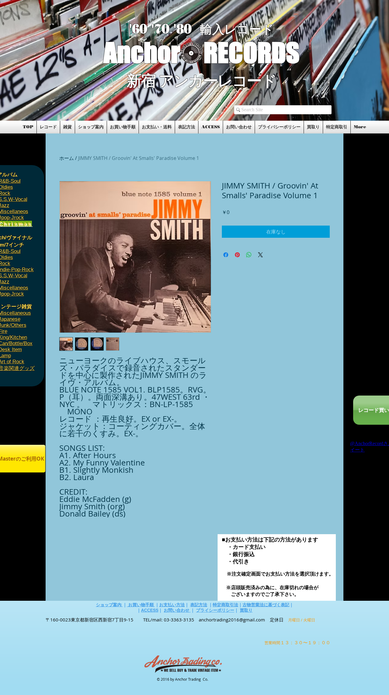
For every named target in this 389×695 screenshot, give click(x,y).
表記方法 (198, 604)
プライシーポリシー (215, 610)
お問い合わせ (177, 610)
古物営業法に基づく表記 (266, 604)
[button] (52, 101)
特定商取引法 (225, 604)
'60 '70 (151, 29)
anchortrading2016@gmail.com (232, 620)
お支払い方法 (172, 604)
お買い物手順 (141, 604)
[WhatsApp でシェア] (249, 254)
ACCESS (149, 610)
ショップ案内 (109, 604)
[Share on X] (260, 254)
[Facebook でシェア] (225, 254)
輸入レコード (237, 29)
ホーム (66, 158)
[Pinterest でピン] (237, 254)
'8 (179, 29)
